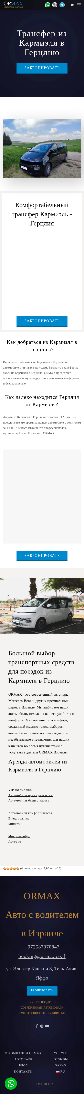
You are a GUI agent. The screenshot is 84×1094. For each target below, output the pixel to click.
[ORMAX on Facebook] (37, 1026)
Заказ (60, 1065)
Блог (23, 1065)
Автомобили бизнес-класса (28, 800)
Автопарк (23, 1059)
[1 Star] (4, 868)
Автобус (14, 841)
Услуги (61, 1053)
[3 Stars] (11, 868)
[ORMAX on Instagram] (42, 1026)
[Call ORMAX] (53, 4)
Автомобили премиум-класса (30, 795)
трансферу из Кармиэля (48, 242)
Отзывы (61, 1059)
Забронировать (42, 68)
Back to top (44, 1084)
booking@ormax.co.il (42, 956)
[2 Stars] (8, 868)
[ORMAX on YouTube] (47, 1026)
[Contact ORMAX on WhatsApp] (46, 4)
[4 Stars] (14, 868)
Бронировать (42, 990)
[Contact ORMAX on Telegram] (61, 4)
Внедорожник (18, 818)
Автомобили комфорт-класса (30, 813)
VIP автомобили (20, 789)
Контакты (23, 1071)
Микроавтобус (19, 836)
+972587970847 (42, 946)
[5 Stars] (17, 868)
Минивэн (15, 823)
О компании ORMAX (23, 1053)
